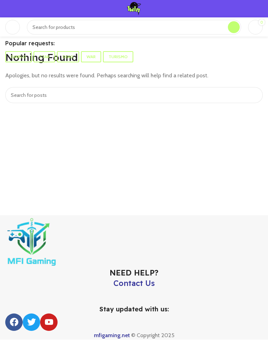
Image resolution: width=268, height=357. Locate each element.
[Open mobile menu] (12, 27)
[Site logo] (134, 8)
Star (44, 56)
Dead (68, 56)
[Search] (234, 27)
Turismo (118, 56)
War (91, 56)
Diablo (18, 56)
